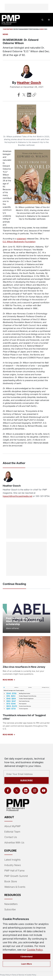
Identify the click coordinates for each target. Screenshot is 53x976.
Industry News (12, 865)
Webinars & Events (14, 886)
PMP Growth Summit (16, 876)
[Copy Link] (34, 95)
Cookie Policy (35, 949)
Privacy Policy (5, 975)
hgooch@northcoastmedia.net (17, 496)
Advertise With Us (14, 842)
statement (21, 238)
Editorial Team (12, 831)
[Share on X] (24, 95)
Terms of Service (18, 975)
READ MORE (8, 680)
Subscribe (26, 780)
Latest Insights (12, 859)
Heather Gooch (29, 83)
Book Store (10, 881)
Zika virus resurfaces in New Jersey (24, 666)
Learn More (26, 964)
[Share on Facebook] (19, 95)
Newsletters (11, 904)
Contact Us (10, 837)
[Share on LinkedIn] (29, 95)
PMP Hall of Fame (14, 870)
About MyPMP (12, 826)
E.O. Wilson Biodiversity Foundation (19, 241)
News (5, 34)
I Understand (26, 956)
